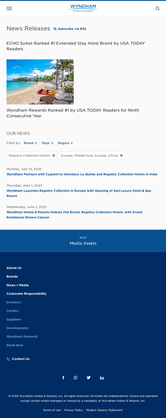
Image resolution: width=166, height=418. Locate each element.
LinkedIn (102, 378)
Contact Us (20, 359)
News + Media (17, 285)
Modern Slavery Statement (104, 410)
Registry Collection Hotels (29, 155)
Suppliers (13, 319)
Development (17, 328)
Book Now (14, 345)
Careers (12, 310)
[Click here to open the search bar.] (158, 8)
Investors (13, 302)
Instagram (75, 377)
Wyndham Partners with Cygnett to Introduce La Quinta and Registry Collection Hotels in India (81, 174)
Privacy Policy (73, 410)
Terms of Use (52, 410)
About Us (13, 268)
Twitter (89, 377)
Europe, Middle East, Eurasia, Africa (89, 155)
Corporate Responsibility (26, 293)
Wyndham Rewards (22, 336)
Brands (12, 276)
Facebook (63, 377)
